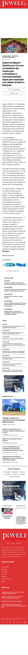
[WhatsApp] (19, 97)
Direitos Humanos (8, 57)
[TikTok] (14, 622)
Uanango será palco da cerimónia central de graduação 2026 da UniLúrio (15, 283)
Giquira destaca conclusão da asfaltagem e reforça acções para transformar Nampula (14, 313)
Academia (7, 280)
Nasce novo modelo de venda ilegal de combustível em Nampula (12, 364)
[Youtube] (25, 622)
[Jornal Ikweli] (9, 90)
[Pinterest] (15, 97)
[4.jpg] (14, 267)
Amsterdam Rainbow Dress (13, 270)
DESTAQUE (15, 56)
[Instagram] (6, 622)
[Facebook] (8, 97)
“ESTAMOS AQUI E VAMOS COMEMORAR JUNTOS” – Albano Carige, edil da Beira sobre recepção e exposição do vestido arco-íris (21, 520)
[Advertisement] (14, 23)
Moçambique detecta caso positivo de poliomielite (7, 517)
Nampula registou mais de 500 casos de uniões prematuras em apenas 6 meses (12, 371)
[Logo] (12, 4)
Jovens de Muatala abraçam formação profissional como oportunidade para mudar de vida (15, 304)
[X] (12, 97)
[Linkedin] (10, 622)
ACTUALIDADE (6, 56)
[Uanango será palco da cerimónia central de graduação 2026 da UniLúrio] (14, 407)
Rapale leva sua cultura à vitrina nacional (12, 338)
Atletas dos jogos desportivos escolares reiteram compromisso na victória (15, 290)
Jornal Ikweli (16, 90)
